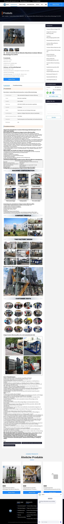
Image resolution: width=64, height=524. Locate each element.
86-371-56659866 (36, 1)
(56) (52, 63)
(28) (52, 67)
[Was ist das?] (50, 92)
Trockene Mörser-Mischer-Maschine (16, 16)
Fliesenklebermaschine (31, 512)
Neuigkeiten (30, 4)
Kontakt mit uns (21, 512)
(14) (52, 70)
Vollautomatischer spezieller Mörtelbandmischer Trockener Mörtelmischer (9, 488)
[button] (8, 476)
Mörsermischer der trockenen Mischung (12, 442)
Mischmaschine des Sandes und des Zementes (31, 442)
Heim (7, 4)
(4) (51, 76)
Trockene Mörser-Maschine (32, 518)
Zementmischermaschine (9, 445)
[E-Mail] (53, 93)
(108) (51, 32)
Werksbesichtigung (21, 508)
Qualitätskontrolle (21, 510)
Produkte (13, 4)
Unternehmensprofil (22, 505)
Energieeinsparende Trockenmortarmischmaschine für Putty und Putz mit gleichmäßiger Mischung (31, 488)
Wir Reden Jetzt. (53, 96)
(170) (53, 29)
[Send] (61, 522)
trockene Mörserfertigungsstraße (33, 510)
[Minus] (61, 494)
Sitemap (19, 514)
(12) (52, 59)
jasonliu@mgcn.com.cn (25, 1)
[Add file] (39, 522)
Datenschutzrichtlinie (22, 517)
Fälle (37, 4)
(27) (53, 51)
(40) (51, 55)
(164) (52, 37)
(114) (52, 40)
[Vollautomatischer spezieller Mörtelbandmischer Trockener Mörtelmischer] (11, 474)
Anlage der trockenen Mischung (33, 508)
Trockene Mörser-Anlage (32, 505)
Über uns (21, 4)
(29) (52, 44)
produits (6, 16)
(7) (51, 74)
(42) (53, 47)
